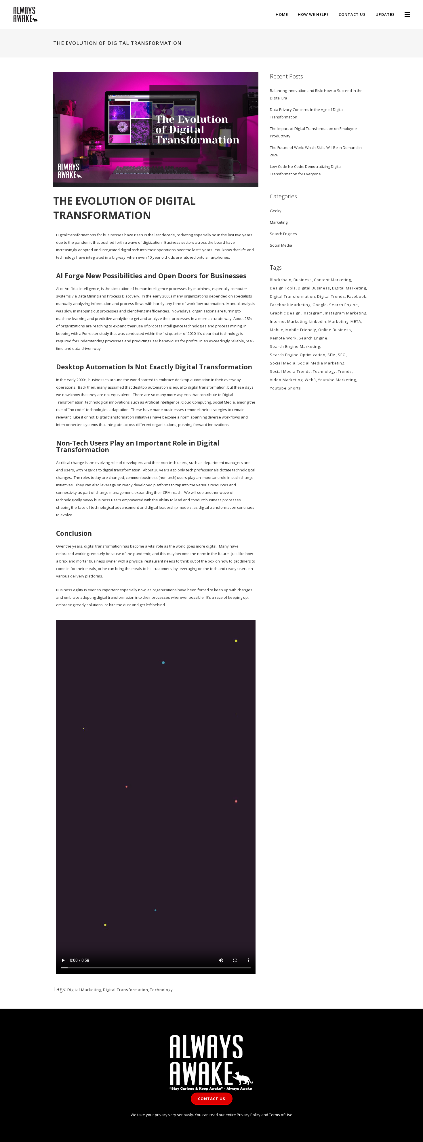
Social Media (281, 245)
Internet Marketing (288, 321)
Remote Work (283, 338)
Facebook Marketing (290, 304)
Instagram (313, 313)
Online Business (334, 329)
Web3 (310, 379)
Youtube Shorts (285, 388)
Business (303, 279)
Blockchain (280, 279)
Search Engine (313, 338)
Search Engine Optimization (297, 354)
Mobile (276, 329)
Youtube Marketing (337, 379)
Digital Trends (331, 296)
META (355, 321)
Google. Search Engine (335, 304)
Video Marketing (286, 379)
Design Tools (283, 288)
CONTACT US (211, 1098)
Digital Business (314, 288)
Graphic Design (285, 313)
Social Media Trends (290, 371)
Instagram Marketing (345, 313)
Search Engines (283, 233)
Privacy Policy (248, 1114)
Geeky (275, 210)
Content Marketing (332, 279)
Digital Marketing (84, 989)
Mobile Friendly (300, 329)
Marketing (278, 222)
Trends (345, 371)
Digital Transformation (125, 989)
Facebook (356, 296)
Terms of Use (280, 1114)
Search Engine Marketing (295, 346)
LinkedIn (317, 321)
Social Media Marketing (321, 363)
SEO (342, 354)
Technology (161, 989)
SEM (331, 354)
